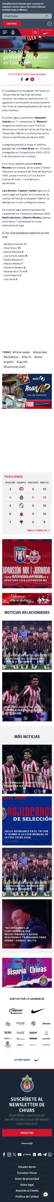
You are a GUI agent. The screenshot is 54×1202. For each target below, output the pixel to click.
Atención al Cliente (27, 1190)
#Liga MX (22, 362)
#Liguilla (8, 362)
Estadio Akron (27, 1167)
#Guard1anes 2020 (14, 367)
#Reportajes (40, 352)
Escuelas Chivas (27, 1172)
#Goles (38, 357)
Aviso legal (27, 1184)
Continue (11, 23)
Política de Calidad (27, 1196)
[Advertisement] (27, 314)
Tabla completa (37, 530)
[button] (46, 1194)
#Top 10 (26, 357)
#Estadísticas (11, 357)
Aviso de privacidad (27, 1178)
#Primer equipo (21, 352)
